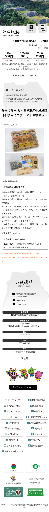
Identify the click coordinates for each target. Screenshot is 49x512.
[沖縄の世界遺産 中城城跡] (11, 33)
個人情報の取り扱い (14, 451)
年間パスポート (38, 440)
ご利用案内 (14, 423)
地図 (25, 358)
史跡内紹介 (38, 406)
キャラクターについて (22, 387)
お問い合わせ (14, 434)
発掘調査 (38, 411)
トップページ (13, 400)
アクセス (38, 429)
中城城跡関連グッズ (38, 417)
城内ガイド (14, 440)
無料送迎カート (38, 446)
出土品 (14, 417)
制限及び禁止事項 (38, 423)
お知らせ (38, 434)
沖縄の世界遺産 (38, 400)
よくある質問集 (14, 446)
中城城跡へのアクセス (26, 75)
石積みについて (14, 411)
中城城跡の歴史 (14, 406)
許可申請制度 (14, 429)
